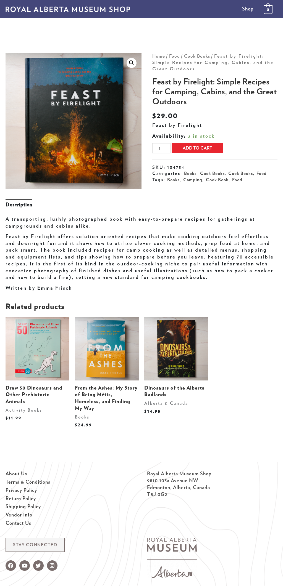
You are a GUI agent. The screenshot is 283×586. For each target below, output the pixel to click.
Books (190, 173)
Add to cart (197, 148)
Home (158, 56)
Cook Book (217, 179)
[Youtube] (24, 565)
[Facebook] (11, 565)
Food (174, 56)
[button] (35, 545)
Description (19, 204)
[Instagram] (52, 565)
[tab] (19, 205)
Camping (192, 179)
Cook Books (197, 56)
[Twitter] (38, 565)
